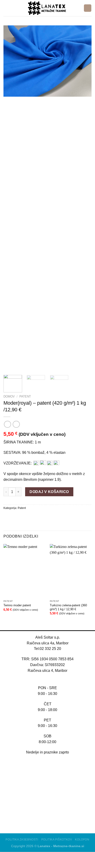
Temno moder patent (17, 605)
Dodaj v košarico (49, 492)
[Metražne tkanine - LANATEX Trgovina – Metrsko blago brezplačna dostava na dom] (47, 7)
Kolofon (82, 839)
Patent (25, 396)
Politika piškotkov (56, 839)
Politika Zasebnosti (22, 839)
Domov (9, 396)
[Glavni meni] (6, 8)
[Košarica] (87, 8)
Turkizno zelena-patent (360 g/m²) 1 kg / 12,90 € (68, 607)
